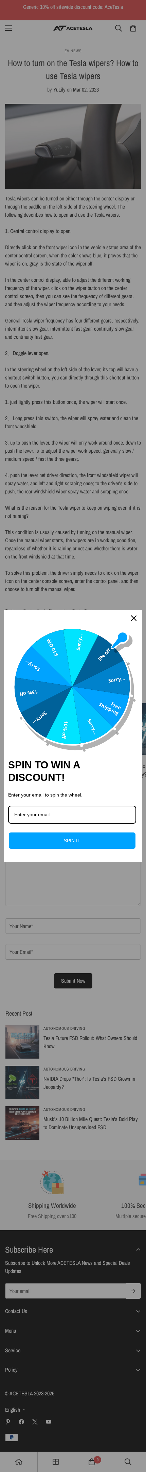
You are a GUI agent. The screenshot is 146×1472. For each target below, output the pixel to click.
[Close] (134, 618)
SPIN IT (72, 840)
